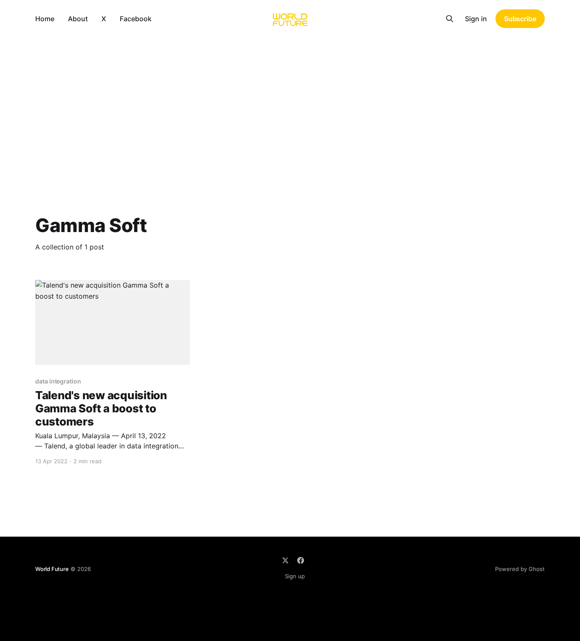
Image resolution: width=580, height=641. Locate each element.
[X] (285, 560)
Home (44, 18)
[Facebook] (300, 560)
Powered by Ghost (520, 568)
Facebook (136, 18)
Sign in (476, 18)
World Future (52, 568)
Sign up (295, 576)
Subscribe (520, 18)
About (78, 18)
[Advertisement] (290, 101)
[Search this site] (449, 18)
